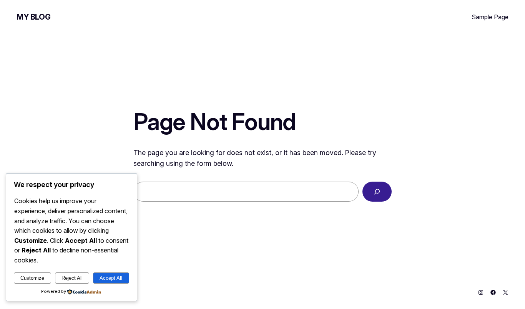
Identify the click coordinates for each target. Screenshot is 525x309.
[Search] (377, 192)
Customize (32, 278)
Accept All (111, 278)
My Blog (33, 17)
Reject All (72, 278)
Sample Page (490, 17)
